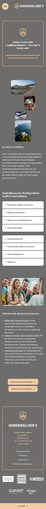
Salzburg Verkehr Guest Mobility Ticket (22, 335)
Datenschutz (23, 459)
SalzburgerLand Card (14, 350)
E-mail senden (23, 444)
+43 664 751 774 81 (24, 441)
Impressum (23, 455)
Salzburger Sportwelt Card (16, 320)
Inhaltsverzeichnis (23, 451)
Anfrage (21, 506)
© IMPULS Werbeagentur (23, 464)
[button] (23, 204)
